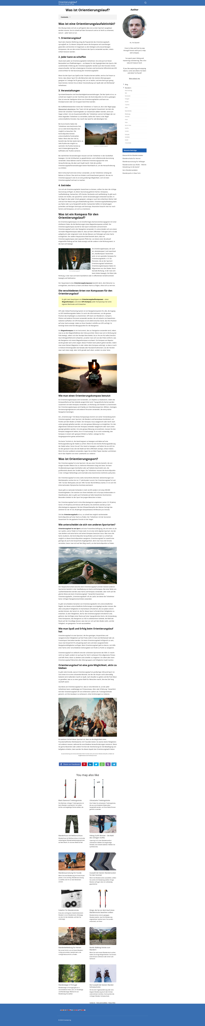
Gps (126, 93)
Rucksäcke (127, 96)
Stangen (127, 99)
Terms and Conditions (101, 1002)
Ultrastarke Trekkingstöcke (100, 800)
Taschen (127, 104)
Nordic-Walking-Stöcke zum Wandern (100, 948)
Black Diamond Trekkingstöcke (70, 800)
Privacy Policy (111, 1002)
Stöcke (127, 101)
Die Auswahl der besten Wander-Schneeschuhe (102, 986)
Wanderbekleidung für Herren (69, 947)
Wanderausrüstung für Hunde (69, 873)
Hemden (127, 116)
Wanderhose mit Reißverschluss (70, 835)
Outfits (127, 128)
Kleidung (127, 114)
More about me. (134, 78)
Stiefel (126, 140)
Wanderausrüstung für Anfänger (134, 161)
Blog (126, 84)
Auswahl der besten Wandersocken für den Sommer (103, 874)
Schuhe (127, 134)
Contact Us (92, 1002)
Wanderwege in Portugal (67, 985)
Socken (127, 131)
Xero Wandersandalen (130, 170)
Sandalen (127, 137)
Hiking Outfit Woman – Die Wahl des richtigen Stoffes (102, 836)
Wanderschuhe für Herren (131, 158)
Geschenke (128, 111)
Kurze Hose (128, 125)
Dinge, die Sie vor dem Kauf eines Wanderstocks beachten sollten (102, 911)
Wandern (128, 88)
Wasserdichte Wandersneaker (133, 155)
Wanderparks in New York (131, 173)
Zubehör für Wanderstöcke (68, 910)
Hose (126, 119)
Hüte (126, 122)
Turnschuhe (128, 143)
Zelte (126, 107)
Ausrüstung (128, 90)
